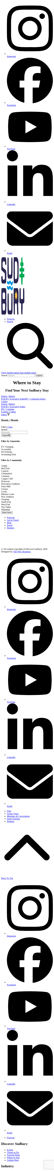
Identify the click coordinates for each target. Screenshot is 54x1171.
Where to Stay (13, 1157)
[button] (18, 372)
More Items (7, 512)
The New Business (22, 551)
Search (4, 429)
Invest (9, 525)
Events (10, 1150)
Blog (9, 522)
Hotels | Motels (8, 396)
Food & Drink (13, 1155)
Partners (10, 528)
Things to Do (13, 1152)
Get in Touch (13, 520)
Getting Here (13, 1160)
